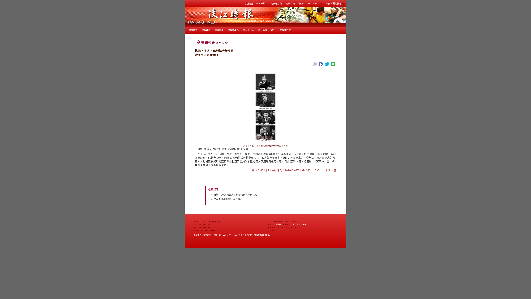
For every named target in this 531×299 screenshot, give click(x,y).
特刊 (273, 30)
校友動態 (262, 30)
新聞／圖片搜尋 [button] (334, 3)
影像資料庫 (285, 30)
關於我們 (290, 3)
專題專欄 (219, 30)
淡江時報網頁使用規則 (242, 235)
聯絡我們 (197, 235)
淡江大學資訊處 (299, 224)
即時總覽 (193, 30)
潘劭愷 (278, 224)
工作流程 (227, 235)
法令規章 (207, 235)
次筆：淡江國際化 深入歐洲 (228, 199)
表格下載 (217, 235)
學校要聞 (206, 30)
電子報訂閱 (276, 3)
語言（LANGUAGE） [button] (310, 3)
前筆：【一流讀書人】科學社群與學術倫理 (235, 194)
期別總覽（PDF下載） (255, 3)
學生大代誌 (248, 30)
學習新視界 (233, 30)
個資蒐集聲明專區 (262, 235)
